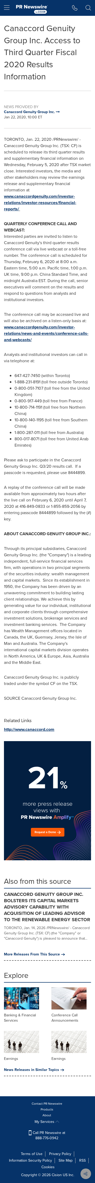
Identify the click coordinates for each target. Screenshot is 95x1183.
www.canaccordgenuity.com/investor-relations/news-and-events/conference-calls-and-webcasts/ (46, 333)
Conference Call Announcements (64, 1017)
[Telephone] (75, 8)
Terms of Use (31, 1154)
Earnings (11, 1058)
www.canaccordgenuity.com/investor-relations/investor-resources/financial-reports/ (40, 202)
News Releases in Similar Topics (31, 1070)
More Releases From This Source (32, 954)
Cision (57, 1175)
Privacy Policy (60, 1154)
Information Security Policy (30, 1160)
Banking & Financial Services (20, 1017)
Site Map (66, 1160)
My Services (45, 1121)
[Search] (88, 8)
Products (47, 1109)
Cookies (48, 1167)
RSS (82, 1160)
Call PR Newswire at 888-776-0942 (48, 1135)
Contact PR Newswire (47, 1103)
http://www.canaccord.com (29, 729)
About (46, 1115)
